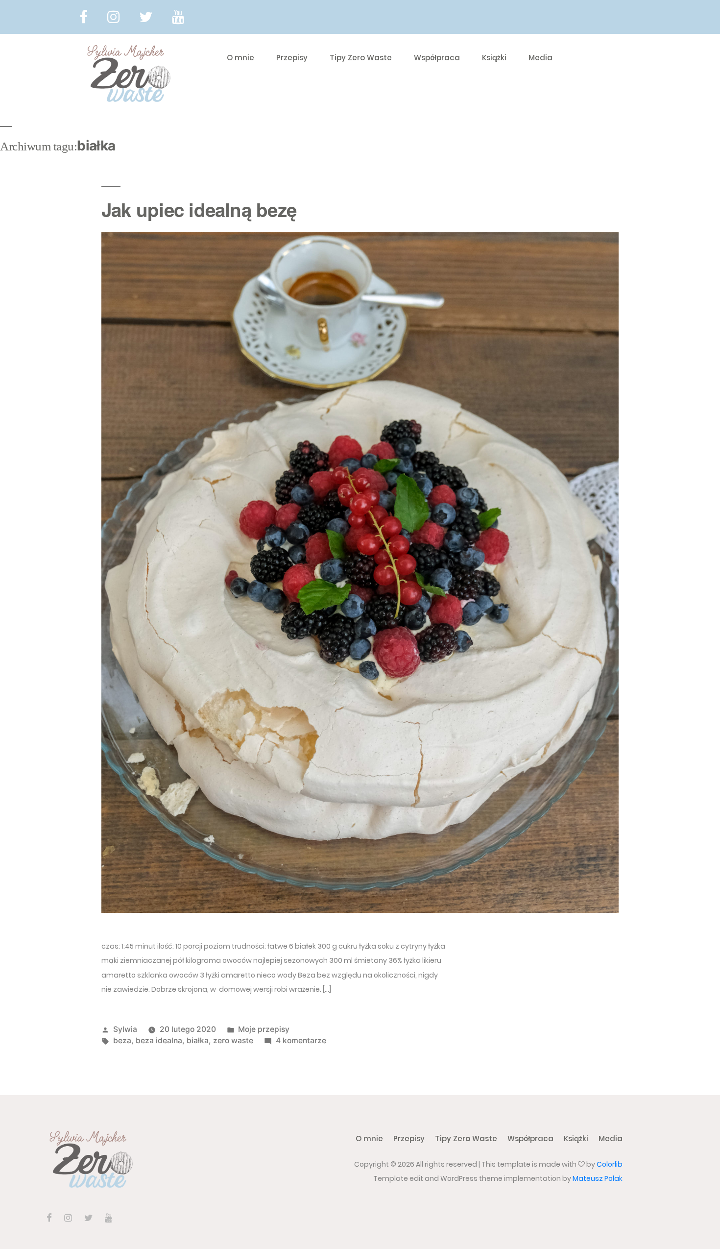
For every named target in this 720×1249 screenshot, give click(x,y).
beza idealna (159, 1040)
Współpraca (437, 57)
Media (540, 57)
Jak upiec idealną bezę (198, 209)
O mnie (240, 57)
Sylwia (125, 1029)
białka (198, 1040)
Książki (494, 57)
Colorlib (610, 1164)
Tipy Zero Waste (361, 57)
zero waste (233, 1040)
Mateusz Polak (598, 1178)
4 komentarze (301, 1040)
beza (122, 1040)
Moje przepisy (263, 1029)
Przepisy (292, 57)
